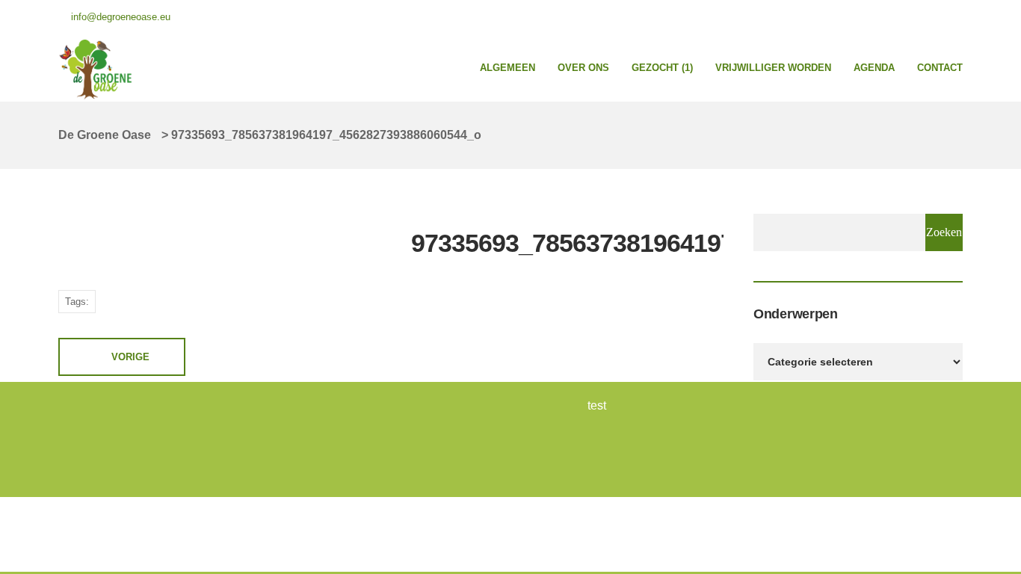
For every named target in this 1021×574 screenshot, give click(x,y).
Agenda (874, 67)
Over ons (583, 67)
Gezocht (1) (662, 67)
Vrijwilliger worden (773, 67)
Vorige (130, 356)
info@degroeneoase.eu (120, 16)
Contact (940, 67)
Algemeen (507, 67)
